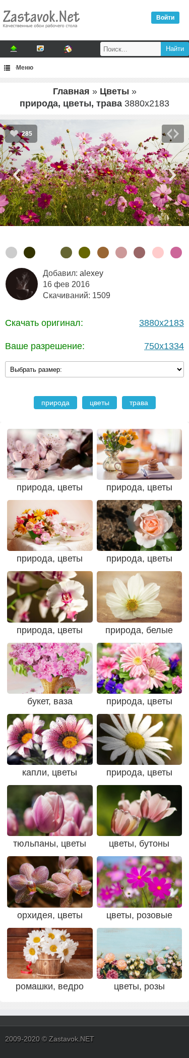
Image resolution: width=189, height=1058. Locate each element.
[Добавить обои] (14, 49)
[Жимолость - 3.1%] (176, 252)
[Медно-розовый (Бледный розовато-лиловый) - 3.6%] (139, 252)
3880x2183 (161, 323)
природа (55, 403)
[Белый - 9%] (48, 252)
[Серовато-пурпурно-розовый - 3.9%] (121, 252)
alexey (91, 273)
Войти (165, 17)
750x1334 (164, 346)
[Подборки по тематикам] (41, 49)
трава (139, 403)
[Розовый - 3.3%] (158, 252)
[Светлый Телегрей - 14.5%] (11, 252)
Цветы (114, 91)
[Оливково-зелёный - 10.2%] (29, 252)
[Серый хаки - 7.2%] (66, 252)
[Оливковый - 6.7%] (84, 252)
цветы (99, 403)
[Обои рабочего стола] (41, 30)
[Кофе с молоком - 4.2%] (103, 252)
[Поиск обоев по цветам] (68, 49)
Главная (71, 91)
